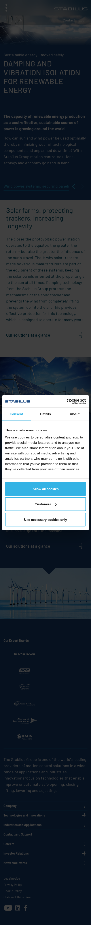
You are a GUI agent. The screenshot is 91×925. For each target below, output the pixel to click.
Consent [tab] (16, 414)
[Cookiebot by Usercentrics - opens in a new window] (66, 401)
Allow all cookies (45, 489)
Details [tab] (45, 414)
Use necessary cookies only (45, 519)
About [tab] (75, 414)
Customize (43, 504)
